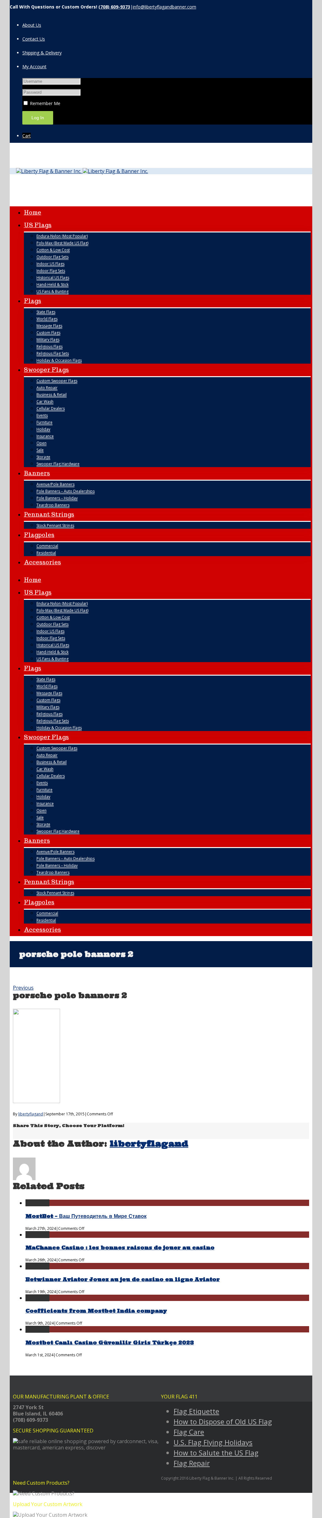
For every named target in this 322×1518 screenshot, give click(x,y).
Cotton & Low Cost (53, 250)
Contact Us (33, 39)
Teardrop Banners (52, 505)
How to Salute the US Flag (216, 1452)
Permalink (37, 1202)
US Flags (38, 225)
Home (32, 212)
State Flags (45, 312)
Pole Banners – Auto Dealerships (65, 491)
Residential (46, 552)
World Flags (47, 318)
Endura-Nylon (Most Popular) (62, 236)
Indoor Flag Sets (50, 270)
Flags (32, 300)
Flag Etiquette (196, 1411)
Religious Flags (49, 346)
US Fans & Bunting (52, 291)
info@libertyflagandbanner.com (164, 7)
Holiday (43, 429)
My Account (34, 67)
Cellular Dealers (50, 408)
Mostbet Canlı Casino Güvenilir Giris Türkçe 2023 (109, 1342)
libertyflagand (30, 1114)
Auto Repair (47, 387)
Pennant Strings (49, 514)
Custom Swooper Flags (56, 380)
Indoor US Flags (50, 263)
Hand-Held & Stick (52, 284)
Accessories (42, 562)
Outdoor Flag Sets (52, 257)
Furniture (44, 422)
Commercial (47, 546)
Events (42, 415)
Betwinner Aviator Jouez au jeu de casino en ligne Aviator (122, 1279)
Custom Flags (48, 332)
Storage (43, 457)
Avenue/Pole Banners (55, 484)
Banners (37, 473)
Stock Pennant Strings (55, 525)
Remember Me (44, 103)
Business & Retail (51, 394)
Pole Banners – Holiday (57, 498)
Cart (26, 136)
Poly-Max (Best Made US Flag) (62, 243)
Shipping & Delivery (42, 53)
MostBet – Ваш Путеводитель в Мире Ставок (86, 1216)
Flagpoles (39, 535)
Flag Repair (192, 1463)
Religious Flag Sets (52, 353)
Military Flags (47, 339)
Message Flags (49, 325)
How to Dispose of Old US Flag (223, 1421)
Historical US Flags (52, 277)
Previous (23, 987)
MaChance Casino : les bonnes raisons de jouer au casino (119, 1247)
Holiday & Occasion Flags (59, 360)
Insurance (45, 436)
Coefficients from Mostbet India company (96, 1311)
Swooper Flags (46, 369)
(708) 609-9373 (114, 7)
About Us (31, 25)
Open (41, 443)
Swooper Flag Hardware (58, 463)
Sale (40, 450)
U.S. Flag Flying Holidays (213, 1442)
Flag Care (189, 1432)
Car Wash (44, 401)
